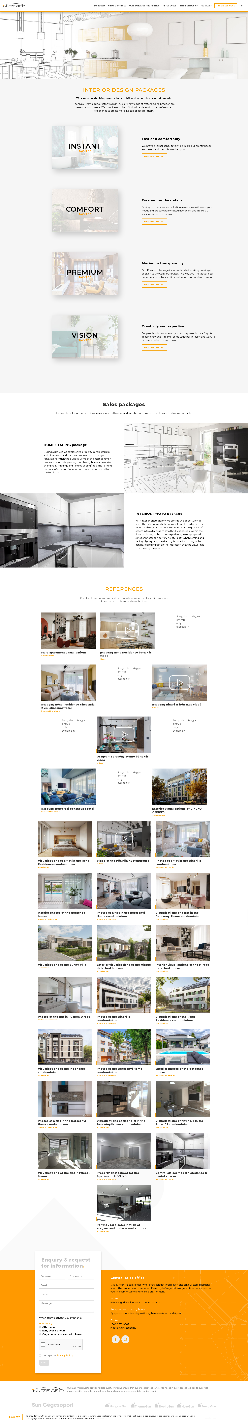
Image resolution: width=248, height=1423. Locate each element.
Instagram (125, 1339)
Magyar (196, 616)
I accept (14, 1417)
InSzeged (14, 5)
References (170, 6)
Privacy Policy (65, 1355)
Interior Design (189, 6)
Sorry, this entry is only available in (182, 621)
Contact (206, 6)
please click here (85, 1418)
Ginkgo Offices (117, 6)
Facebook (116, 1339)
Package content (154, 156)
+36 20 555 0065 (225, 6)
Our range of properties (144, 6)
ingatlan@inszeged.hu (123, 1327)
